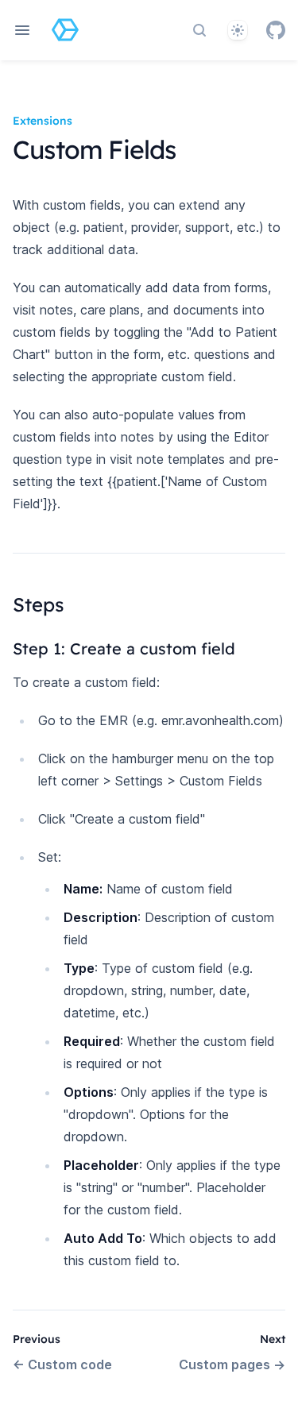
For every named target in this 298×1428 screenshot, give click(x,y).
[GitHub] (275, 30)
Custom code (62, 1364)
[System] (237, 30)
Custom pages (232, 1364)
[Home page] (65, 30)
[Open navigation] (22, 30)
